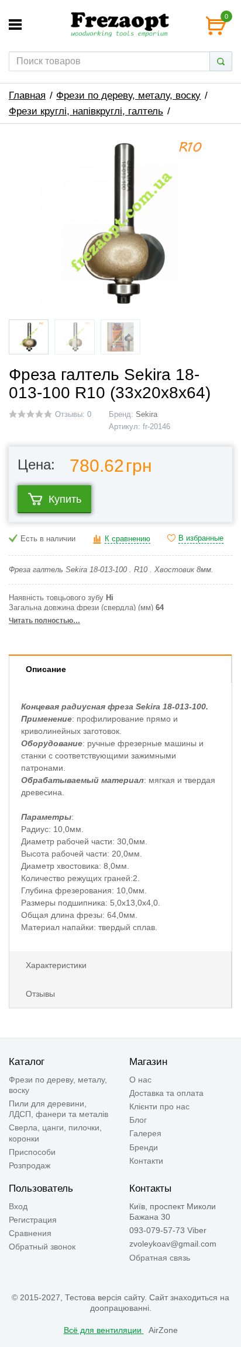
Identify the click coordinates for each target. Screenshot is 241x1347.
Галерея (145, 1133)
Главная (27, 95)
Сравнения (30, 1233)
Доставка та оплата (166, 1093)
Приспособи (32, 1152)
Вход (18, 1206)
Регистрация (33, 1219)
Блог (138, 1120)
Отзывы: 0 (73, 414)
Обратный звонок (42, 1246)
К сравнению (127, 539)
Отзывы (40, 993)
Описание (46, 669)
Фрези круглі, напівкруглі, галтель (86, 111)
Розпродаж (29, 1165)
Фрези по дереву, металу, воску (128, 95)
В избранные (200, 538)
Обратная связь (159, 1257)
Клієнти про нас (159, 1106)
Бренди (143, 1147)
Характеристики (56, 965)
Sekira (146, 414)
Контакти (146, 1160)
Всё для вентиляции (104, 1330)
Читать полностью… (44, 621)
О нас (140, 1079)
